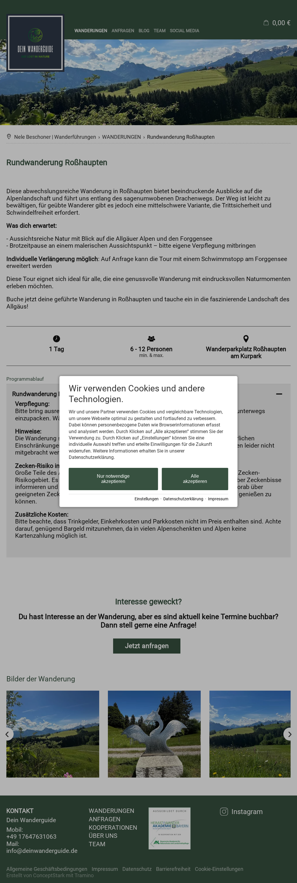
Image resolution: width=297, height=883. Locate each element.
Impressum (218, 499)
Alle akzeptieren (195, 479)
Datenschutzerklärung (183, 499)
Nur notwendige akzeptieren (113, 479)
